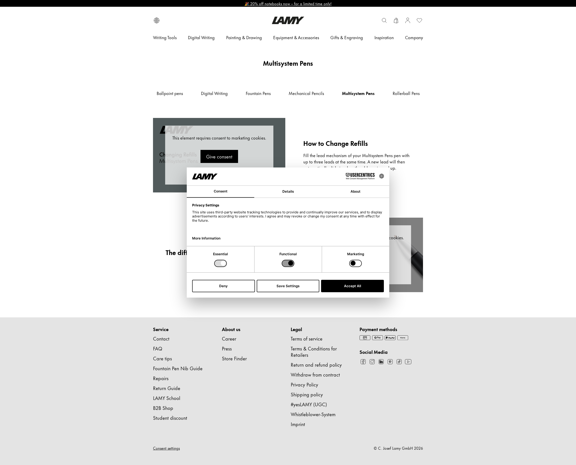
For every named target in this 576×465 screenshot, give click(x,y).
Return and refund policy (316, 364)
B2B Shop (163, 407)
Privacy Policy (304, 384)
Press (227, 348)
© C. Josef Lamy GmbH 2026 (398, 448)
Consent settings (166, 448)
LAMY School (166, 398)
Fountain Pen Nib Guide (177, 368)
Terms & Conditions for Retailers (314, 351)
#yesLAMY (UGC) (309, 404)
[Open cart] (396, 20)
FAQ (157, 348)
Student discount (170, 417)
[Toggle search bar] (384, 20)
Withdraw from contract (315, 374)
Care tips (162, 358)
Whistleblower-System (313, 414)
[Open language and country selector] (156, 20)
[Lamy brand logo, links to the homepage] (288, 20)
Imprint (298, 424)
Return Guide (166, 388)
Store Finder (234, 358)
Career (229, 338)
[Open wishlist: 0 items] (419, 20)
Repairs (161, 378)
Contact (161, 338)
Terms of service (306, 338)
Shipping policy (307, 394)
